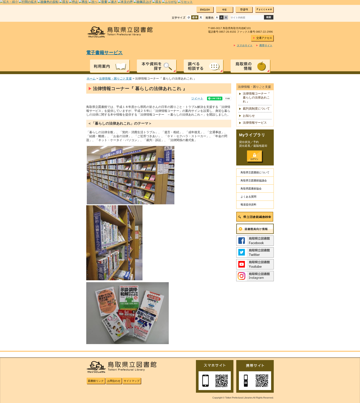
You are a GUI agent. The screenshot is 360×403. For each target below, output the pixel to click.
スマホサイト (245, 45)
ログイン (254, 156)
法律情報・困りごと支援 (115, 78)
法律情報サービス (255, 122)
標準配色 (217, 17)
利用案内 (109, 66)
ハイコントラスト (221, 17)
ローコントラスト (226, 17)
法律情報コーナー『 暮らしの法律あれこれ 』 (256, 97)
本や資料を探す (156, 66)
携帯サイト (265, 45)
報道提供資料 (248, 204)
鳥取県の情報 (250, 66)
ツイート (197, 98)
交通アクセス (264, 37)
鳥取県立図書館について (255, 172)
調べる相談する (203, 66)
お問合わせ (113, 380)
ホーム (91, 78)
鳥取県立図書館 (122, 32)
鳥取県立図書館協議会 (254, 180)
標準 (194, 17)
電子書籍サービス (104, 52)
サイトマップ (132, 380)
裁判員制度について (256, 108)
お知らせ (249, 115)
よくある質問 (248, 196)
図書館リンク (96, 380)
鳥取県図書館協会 (251, 188)
